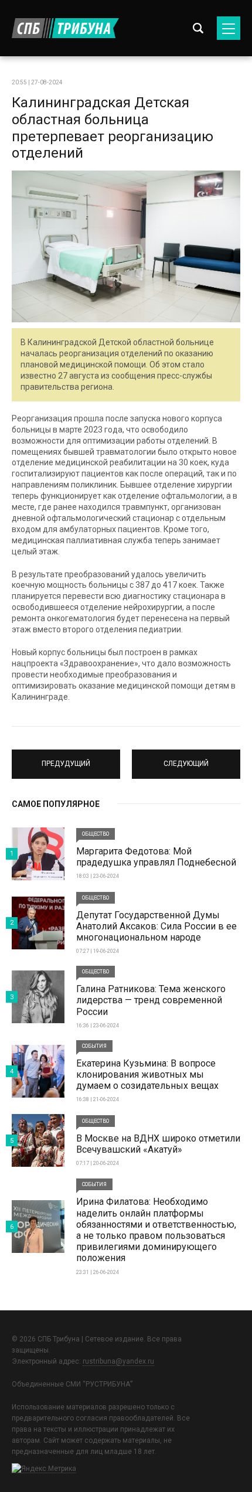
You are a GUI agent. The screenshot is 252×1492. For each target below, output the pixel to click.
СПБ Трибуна (65, 28)
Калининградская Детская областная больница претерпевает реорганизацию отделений (112, 127)
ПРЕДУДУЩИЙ (66, 759)
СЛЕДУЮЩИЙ (186, 759)
